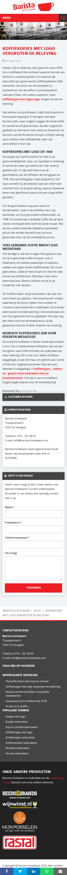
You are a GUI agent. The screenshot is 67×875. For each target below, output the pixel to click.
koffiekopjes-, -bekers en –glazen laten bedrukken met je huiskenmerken (32, 373)
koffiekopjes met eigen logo (21, 99)
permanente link (28, 390)
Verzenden (34, 587)
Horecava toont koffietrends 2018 (26, 701)
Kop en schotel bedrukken (22, 727)
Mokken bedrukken (18, 748)
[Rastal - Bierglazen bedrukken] (21, 842)
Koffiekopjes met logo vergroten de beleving (33, 686)
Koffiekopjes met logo (19, 732)
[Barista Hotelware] (33, 6)
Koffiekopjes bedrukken (20, 737)
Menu (6, 18)
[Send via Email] (60, 871)
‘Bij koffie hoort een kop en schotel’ (27, 681)
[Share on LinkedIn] (33, 871)
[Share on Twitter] (20, 871)
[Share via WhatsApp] (47, 871)
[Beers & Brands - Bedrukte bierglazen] (21, 794)
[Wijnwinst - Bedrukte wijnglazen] (21, 804)
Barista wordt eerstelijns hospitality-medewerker (28, 693)
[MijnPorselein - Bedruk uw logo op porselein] (21, 821)
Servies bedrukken (17, 753)
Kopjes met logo (16, 716)
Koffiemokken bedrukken (21, 743)
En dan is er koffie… (17, 706)
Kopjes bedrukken (17, 721)
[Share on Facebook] (6, 871)
